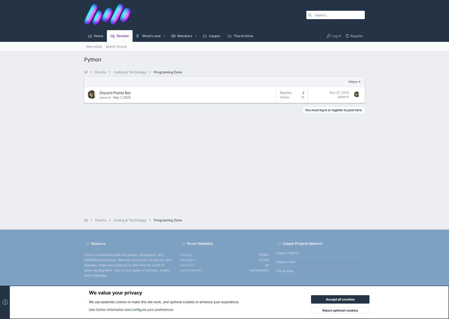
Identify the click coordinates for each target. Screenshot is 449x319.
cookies (121, 302)
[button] (164, 36)
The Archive (284, 271)
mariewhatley (259, 270)
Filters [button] (353, 82)
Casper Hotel (285, 262)
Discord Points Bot (115, 93)
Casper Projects (287, 253)
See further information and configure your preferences (131, 310)
